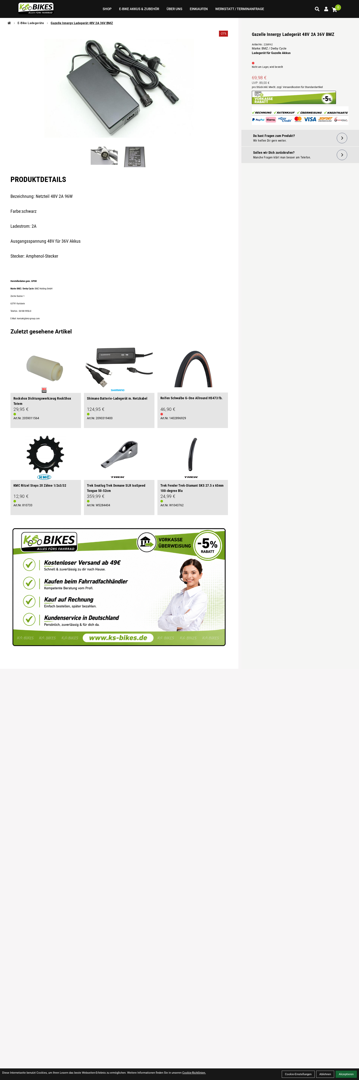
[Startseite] (9, 23)
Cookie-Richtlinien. (194, 1072)
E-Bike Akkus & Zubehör (139, 9)
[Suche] (317, 8)
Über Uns (174, 9)
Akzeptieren (346, 1074)
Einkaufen (199, 9)
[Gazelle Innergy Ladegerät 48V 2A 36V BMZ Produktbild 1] (104, 157)
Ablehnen (325, 1074)
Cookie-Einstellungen (298, 1074)
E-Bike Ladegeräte (31, 23)
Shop (107, 9)
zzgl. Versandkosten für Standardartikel (300, 87)
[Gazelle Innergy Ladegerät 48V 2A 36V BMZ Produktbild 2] (134, 157)
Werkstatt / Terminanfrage (239, 9)
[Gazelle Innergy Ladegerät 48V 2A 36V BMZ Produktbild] (119, 88)
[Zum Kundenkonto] (326, 8)
